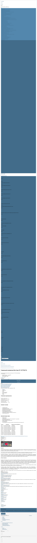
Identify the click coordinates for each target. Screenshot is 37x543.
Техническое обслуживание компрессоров (6, 156)
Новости (2, 46)
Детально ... (2, 474)
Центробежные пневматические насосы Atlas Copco (7, 25)
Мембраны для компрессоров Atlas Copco (6, 151)
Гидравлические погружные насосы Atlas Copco (6, 126)
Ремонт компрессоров (3, 43)
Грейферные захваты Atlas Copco (5, 139)
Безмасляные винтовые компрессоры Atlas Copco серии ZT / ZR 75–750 (9, 82)
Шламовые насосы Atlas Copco (4, 117)
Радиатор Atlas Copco (3, 152)
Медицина (2, 491)
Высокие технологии (3, 493)
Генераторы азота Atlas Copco (4, 16)
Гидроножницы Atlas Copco (4, 36)
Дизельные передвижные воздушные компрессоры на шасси (8, 18)
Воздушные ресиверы (3, 15)
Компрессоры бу (3, 39)
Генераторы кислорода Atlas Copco (5, 103)
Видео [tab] (3, 393)
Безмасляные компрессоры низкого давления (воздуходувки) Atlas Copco (10, 81)
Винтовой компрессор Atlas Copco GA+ (5, 73)
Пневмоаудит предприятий (4, 473)
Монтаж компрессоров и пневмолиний (5, 478)
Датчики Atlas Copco (3, 148)
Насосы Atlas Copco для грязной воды (5, 24)
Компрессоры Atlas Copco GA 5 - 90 (5, 67)
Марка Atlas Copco (3, 61)
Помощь (2, 526)
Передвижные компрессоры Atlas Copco (6, 17)
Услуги (1, 521)
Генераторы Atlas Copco (4, 20)
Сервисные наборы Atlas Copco (4, 38)
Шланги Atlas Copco (3, 154)
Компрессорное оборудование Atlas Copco (6, 14)
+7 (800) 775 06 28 (3, 512)
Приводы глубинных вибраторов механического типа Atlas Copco (9, 130)
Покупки (2, 168)
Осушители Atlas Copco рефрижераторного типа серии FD (8, 100)
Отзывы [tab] (3, 394)
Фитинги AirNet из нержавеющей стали (5, 93)
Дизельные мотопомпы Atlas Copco (5, 23)
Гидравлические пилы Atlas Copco (5, 30)
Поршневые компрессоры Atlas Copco (5, 11)
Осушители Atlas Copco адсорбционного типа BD (7, 98)
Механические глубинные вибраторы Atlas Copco (7, 128)
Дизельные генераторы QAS (4, 21)
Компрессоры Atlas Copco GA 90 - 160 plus (6, 74)
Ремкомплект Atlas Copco (4, 153)
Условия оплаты (3, 58)
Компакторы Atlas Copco (4, 35)
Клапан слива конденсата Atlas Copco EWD (6, 104)
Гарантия (2, 170)
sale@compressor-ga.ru (4, 175)
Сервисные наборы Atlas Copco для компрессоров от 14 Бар (8, 145)
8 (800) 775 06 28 (3, 173)
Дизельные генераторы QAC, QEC (5, 112)
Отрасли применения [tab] (4, 392)
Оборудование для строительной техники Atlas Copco (7, 34)
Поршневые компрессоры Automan (5, 80)
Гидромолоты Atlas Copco (4, 137)
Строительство (3, 501)
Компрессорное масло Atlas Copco (5, 37)
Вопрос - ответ (3, 60)
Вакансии (2, 48)
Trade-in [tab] (3, 390)
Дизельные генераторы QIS (4, 109)
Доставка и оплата (3, 167)
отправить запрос (3, 377)
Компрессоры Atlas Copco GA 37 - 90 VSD (6, 69)
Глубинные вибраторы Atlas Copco (5, 127)
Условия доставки (3, 59)
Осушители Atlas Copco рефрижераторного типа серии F (8, 99)
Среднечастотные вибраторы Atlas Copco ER (6, 135)
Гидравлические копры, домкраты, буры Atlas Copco (7, 125)
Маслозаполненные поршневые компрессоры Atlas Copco (8, 79)
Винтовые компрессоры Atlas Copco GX (5, 71)
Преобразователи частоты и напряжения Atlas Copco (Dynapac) (8, 129)
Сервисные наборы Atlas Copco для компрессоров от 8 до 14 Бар (9, 146)
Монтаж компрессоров (3, 42)
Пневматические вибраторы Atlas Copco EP (6, 134)
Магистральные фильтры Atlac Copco (5, 102)
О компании (30, 515)
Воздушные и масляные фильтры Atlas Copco (6, 13)
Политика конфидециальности (4, 49)
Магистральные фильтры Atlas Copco (5, 87)
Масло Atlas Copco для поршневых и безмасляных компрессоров (8, 143)
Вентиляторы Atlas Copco (4, 147)
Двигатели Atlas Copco (4, 149)
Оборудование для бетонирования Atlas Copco (6, 31)
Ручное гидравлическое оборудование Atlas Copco (7, 28)
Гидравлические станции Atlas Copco (5, 29)
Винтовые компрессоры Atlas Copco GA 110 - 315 (7, 68)
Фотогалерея (2, 166)
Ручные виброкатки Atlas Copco (5, 121)
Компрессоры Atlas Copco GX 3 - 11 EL (5, 72)
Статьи (2, 47)
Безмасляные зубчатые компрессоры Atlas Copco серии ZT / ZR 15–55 (9, 84)
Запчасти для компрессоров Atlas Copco (6, 140)
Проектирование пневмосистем (5, 44)
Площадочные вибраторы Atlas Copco (5, 133)
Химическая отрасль (3, 499)
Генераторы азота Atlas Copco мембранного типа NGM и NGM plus (9, 94)
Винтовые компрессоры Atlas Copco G (5, 75)
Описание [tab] (3, 389)
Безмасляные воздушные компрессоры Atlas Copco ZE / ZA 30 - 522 (9, 83)
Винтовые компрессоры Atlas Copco (5, 10)
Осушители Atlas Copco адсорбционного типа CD (7, 97)
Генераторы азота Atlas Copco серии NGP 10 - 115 (7, 95)
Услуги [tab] (3, 391)
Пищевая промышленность (4, 495)
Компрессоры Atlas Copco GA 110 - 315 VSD (6, 70)
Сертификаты (2, 50)
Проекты (2, 165)
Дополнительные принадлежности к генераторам (7, 114)
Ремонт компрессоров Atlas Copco (5, 485)
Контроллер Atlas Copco (4, 150)
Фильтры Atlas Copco (3, 12)
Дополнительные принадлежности (5, 107)
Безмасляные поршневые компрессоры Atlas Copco (7, 77)
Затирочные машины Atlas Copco (5, 33)
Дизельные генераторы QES (4, 22)
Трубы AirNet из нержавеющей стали (5, 92)
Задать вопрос (3, 511)
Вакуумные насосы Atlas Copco (4, 101)
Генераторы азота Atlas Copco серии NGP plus (6, 96)
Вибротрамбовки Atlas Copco (4, 27)
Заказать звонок (3, 513)
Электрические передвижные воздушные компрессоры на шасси (9, 19)
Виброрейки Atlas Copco (4, 32)
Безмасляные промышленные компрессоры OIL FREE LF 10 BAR (8, 78)
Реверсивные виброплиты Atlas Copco (5, 120)
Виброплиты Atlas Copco (4, 26)
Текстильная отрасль (3, 497)
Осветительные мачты (3, 113)
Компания (2, 160)
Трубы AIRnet (2, 90)
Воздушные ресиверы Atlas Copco (5, 89)
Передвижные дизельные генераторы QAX (6, 111)
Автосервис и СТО (3, 488)
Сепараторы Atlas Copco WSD (4, 105)
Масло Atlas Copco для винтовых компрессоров (6, 142)
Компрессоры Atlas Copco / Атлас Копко (5, 9)
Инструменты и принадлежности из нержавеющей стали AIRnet (8, 91)
